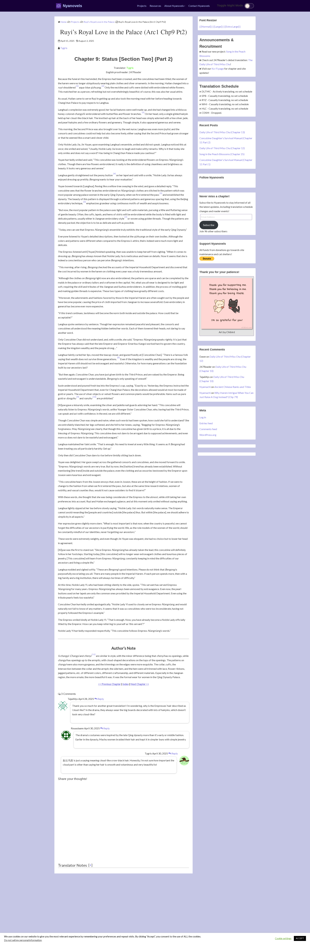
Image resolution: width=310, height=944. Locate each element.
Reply (100, 698)
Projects (141, 5)
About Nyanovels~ (174, 5)
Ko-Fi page (218, 68)
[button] (77, 87)
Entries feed (206, 423)
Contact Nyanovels (199, 5)
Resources (155, 5)
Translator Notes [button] (72, 865)
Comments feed (208, 429)
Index (126, 683)
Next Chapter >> (139, 683)
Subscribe (208, 224)
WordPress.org (207, 434)
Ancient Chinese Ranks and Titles (232, 386)
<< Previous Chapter (109, 683)
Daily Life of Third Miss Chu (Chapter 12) (222, 148)
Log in (202, 417)
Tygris (63, 47)
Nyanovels (72, 6)
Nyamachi (205, 386)
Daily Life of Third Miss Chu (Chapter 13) (222, 132)
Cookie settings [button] (283, 938)
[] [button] (90, 865)
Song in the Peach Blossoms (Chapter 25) (221, 154)
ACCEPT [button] (300, 938)
